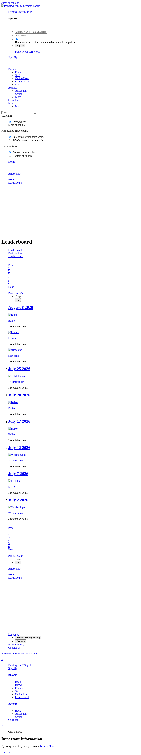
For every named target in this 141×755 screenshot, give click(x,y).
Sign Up (12, 57)
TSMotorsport (16, 381)
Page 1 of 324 (16, 292)
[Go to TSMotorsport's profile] (17, 376)
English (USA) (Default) (28, 637)
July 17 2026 (19, 421)
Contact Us (14, 647)
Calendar (13, 100)
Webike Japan (15, 460)
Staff (17, 75)
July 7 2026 (18, 473)
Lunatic (12, 338)
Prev (10, 265)
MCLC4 (13, 486)
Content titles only (22, 155)
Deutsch (21, 641)
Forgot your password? (27, 51)
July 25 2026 (19, 369)
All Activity (21, 90)
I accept (6, 752)
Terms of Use (47, 746)
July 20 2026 (19, 395)
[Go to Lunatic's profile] (13, 332)
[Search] (35, 113)
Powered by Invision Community (19, 653)
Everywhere (19, 121)
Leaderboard (22, 81)
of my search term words (28, 136)
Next (11, 286)
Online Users (22, 78)
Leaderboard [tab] (15, 250)
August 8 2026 (20, 307)
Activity (12, 87)
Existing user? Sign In (21, 11)
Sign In (20, 45)
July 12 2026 (19, 447)
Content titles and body (25, 152)
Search (19, 93)
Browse (12, 69)
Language (13, 634)
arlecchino (13, 355)
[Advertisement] (70, 211)
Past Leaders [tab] (15, 253)
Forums (19, 72)
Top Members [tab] (15, 256)
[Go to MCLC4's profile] (14, 480)
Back (18, 681)
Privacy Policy (16, 644)
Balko (11, 320)
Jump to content (10, 2)
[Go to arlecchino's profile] (15, 349)
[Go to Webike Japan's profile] (17, 454)
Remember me (23, 42)
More (18, 84)
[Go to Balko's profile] (13, 314)
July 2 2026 (18, 500)
